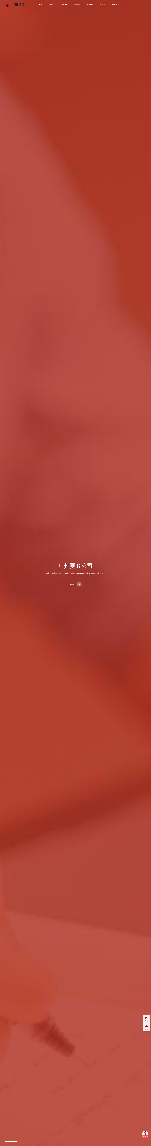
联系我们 (103, 4)
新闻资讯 (77, 4)
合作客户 (115, 4)
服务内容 (64, 4)
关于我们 (52, 4)
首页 (40, 4)
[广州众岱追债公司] (15, 4)
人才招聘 (90, 4)
